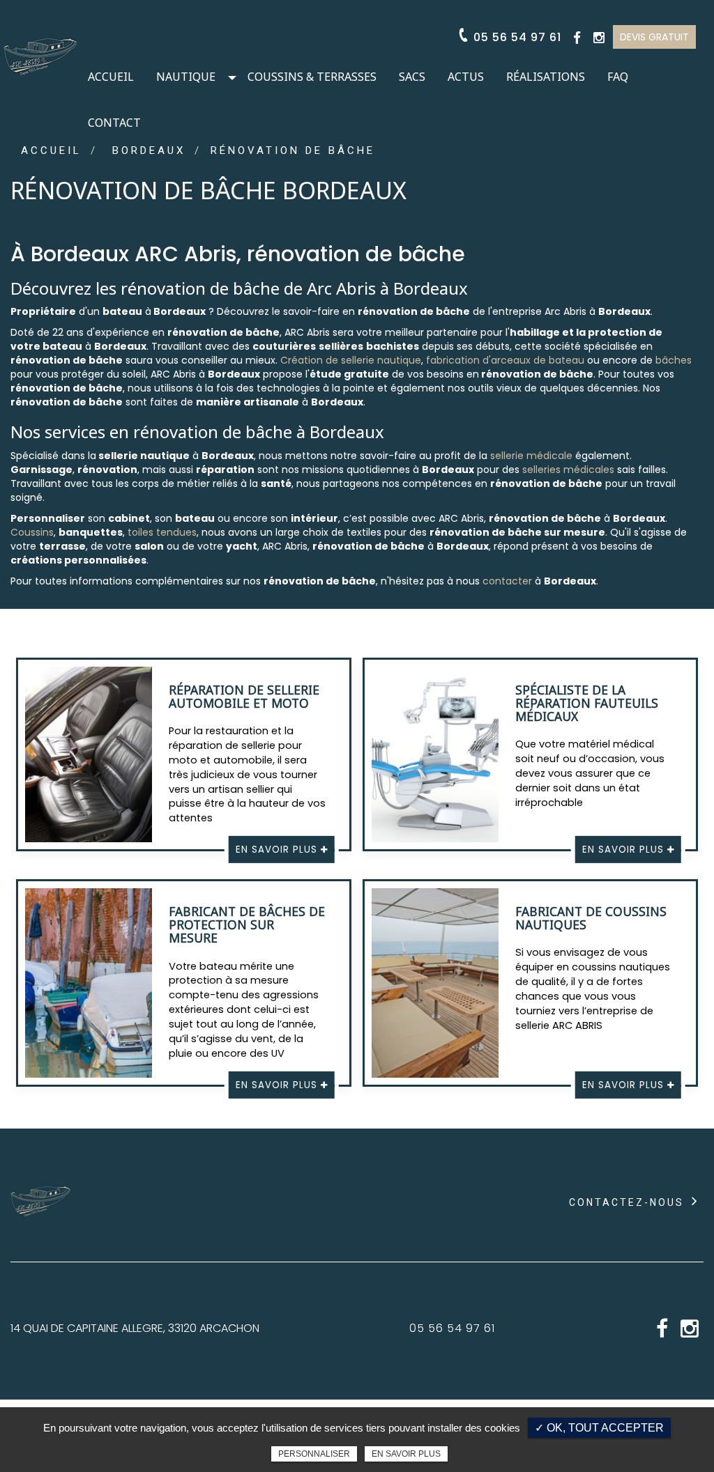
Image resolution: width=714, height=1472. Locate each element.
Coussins (32, 532)
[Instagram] (598, 38)
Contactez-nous (628, 1202)
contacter (507, 581)
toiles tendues (162, 532)
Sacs (412, 76)
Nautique (185, 76)
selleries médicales (568, 470)
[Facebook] (577, 38)
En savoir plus (406, 1454)
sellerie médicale (531, 456)
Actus (466, 76)
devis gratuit (654, 37)
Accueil (111, 76)
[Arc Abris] (40, 51)
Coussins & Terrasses (312, 76)
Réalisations (545, 76)
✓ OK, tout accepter (599, 1428)
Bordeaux (148, 150)
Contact (114, 122)
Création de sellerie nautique (350, 360)
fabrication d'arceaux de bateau (505, 360)
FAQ (617, 76)
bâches (673, 360)
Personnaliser (314, 1454)
